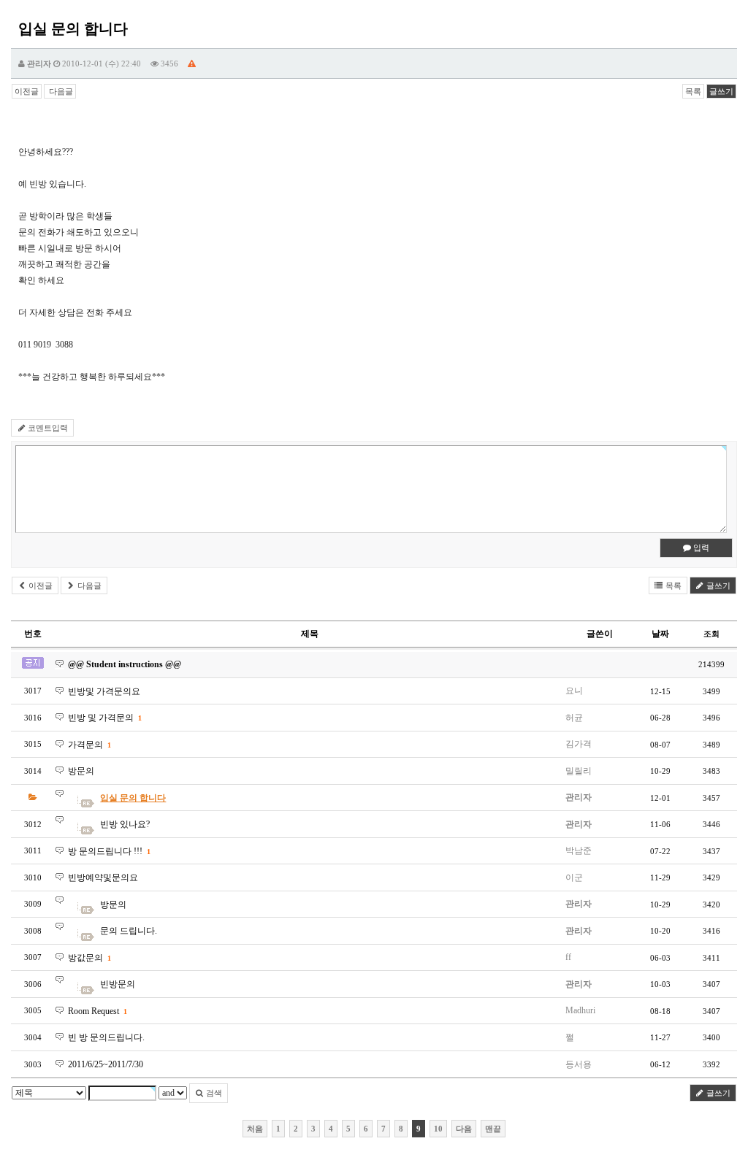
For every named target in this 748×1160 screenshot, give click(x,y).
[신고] (192, 63)
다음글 (60, 91)
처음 (255, 1128)
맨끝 (493, 1128)
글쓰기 (721, 91)
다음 (464, 1128)
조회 (711, 633)
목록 (693, 91)
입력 (700, 547)
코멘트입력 (47, 427)
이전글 (27, 91)
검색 (213, 1092)
